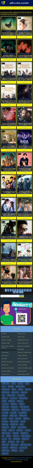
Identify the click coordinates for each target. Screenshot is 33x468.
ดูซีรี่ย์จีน (9, 436)
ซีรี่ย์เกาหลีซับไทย (25, 436)
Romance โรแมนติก (7, 361)
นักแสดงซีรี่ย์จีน (22, 412)
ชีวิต (18, 441)
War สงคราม (5, 355)
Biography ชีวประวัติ (23, 340)
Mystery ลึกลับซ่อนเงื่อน (24, 361)
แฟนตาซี (4, 418)
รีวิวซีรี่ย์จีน (10, 386)
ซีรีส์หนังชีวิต (16, 439)
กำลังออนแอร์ (13, 398)
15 (17, 292)
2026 (3, 395)
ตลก (23, 441)
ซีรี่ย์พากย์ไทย (15, 392)
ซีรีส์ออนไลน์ (5, 427)
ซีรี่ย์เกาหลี (17, 8)
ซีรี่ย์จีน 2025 (5, 407)
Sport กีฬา (4, 358)
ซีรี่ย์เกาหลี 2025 (14, 421)
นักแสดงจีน (5, 421)
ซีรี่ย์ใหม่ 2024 (23, 415)
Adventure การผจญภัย (23, 346)
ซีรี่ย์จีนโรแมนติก (25, 409)
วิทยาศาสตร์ (11, 441)
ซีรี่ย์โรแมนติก (5, 392)
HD (3, 436)
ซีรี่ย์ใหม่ (14, 389)
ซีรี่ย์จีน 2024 (25, 439)
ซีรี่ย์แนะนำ (16, 436)
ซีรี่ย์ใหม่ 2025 (15, 409)
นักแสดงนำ (5, 447)
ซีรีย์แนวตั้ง (9, 8)
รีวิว (10, 439)
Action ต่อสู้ (21, 349)
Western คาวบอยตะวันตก (24, 352)
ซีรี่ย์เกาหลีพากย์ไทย (25, 444)
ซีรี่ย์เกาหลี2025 (22, 427)
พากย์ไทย (20, 383)
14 (14, 292)
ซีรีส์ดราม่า (11, 430)
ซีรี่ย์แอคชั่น (20, 430)
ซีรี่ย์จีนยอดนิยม (23, 398)
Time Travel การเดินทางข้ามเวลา (8, 347)
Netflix (21, 424)
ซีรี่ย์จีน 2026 (5, 444)
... (30, 290)
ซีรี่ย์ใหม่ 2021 (14, 444)
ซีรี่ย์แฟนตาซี (14, 407)
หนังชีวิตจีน (15, 433)
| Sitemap (25, 459)
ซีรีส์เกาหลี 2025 (6, 433)
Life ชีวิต (4, 333)
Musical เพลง (5, 365)
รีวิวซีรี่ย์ (4, 401)
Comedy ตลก (5, 352)
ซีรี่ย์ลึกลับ (21, 404)
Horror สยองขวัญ (22, 365)
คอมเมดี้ (23, 421)
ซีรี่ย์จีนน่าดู (20, 401)
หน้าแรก (3, 8)
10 (27, 290)
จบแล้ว (21, 450)
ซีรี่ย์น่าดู (21, 389)
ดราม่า (4, 386)
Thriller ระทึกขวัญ (22, 355)
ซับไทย (27, 383)
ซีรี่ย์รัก (4, 441)
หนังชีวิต (4, 430)
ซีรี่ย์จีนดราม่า (13, 447)
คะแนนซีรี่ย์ (5, 412)
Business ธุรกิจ (6, 336)
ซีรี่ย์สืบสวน (26, 418)
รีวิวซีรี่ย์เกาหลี (14, 424)
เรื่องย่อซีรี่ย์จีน (21, 395)
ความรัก (4, 439)
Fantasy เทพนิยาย (6, 371)
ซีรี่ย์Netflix (14, 450)
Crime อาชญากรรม (23, 343)
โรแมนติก (27, 430)
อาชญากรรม (5, 404)
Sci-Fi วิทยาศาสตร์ (23, 358)
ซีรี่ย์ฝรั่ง (29, 8)
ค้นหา (21, 296)
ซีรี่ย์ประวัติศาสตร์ (24, 407)
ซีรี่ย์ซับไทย (24, 392)
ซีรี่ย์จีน (23, 8)
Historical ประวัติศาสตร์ (8, 368)
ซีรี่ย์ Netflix (18, 418)
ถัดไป (21, 292)
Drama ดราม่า (5, 374)
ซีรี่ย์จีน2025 (12, 401)
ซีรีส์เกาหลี (4, 415)
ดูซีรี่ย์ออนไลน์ (5, 383)
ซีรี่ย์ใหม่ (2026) (11, 395)
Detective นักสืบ (6, 343)
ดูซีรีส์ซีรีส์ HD (24, 433)
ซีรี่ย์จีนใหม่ (14, 404)
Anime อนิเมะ (21, 336)
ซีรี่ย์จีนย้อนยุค (5, 409)
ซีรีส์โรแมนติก (5, 450)
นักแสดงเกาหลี (23, 447)
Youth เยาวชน (21, 333)
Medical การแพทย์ (6, 340)
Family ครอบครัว (22, 371)
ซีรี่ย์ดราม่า (5, 398)
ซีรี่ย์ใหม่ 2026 (13, 415)
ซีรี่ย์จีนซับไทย (5, 389)
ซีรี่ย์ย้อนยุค (5, 424)
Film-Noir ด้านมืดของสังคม (25, 368)
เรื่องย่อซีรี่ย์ (13, 412)
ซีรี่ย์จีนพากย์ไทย (20, 386)
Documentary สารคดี (23, 374)
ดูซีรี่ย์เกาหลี (5, 453)
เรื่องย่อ (11, 418)
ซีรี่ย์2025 (13, 427)
